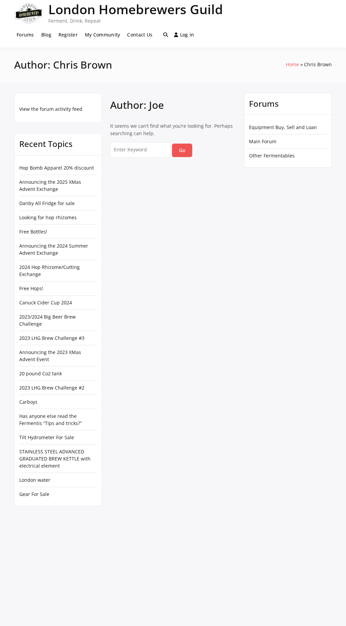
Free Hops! (31, 288)
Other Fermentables (272, 155)
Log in (187, 34)
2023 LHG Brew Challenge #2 (51, 387)
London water (34, 480)
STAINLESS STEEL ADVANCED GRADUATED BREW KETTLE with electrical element (55, 458)
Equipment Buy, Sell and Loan (283, 127)
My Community (102, 34)
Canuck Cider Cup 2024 (45, 302)
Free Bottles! (33, 231)
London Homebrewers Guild (135, 9)
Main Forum (262, 141)
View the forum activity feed (50, 109)
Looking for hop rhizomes (48, 217)
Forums (25, 34)
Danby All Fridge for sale (47, 203)
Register (68, 34)
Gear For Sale (34, 494)
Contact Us (139, 34)
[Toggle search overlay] (165, 35)
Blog (46, 34)
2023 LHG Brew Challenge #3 (51, 338)
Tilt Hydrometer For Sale (46, 437)
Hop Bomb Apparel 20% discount (56, 168)
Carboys (28, 402)
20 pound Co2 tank (40, 373)
